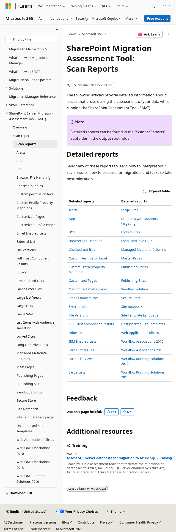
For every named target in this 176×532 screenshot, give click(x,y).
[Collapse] (57, 30)
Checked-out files (82, 249)
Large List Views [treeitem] (28, 297)
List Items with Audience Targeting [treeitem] (35, 325)
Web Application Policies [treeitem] (35, 439)
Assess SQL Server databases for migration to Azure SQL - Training (119, 458)
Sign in (165, 6)
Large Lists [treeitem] (24, 305)
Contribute (86, 522)
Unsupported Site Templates (143, 324)
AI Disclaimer (14, 522)
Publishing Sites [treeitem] (28, 384)
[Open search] (153, 6)
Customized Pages (83, 280)
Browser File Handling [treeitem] (33, 177)
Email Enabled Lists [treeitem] (31, 233)
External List (78, 306)
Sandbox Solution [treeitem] (29, 392)
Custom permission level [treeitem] (35, 194)
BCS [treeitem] (19, 169)
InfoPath (75, 332)
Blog (65, 522)
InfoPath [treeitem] (23, 272)
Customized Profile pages (88, 289)
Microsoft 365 (92, 34)
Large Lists (77, 372)
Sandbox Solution (134, 289)
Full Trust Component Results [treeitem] (33, 261)
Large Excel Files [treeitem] (29, 289)
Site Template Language (139, 315)
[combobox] (31, 39)
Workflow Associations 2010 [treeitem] (33, 451)
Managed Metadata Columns (143, 249)
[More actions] (168, 34)
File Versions (78, 315)
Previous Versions (43, 522)
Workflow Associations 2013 (142, 350)
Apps (73, 218)
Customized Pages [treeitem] (30, 216)
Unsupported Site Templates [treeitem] (30, 428)
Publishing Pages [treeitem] (29, 375)
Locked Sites (130, 232)
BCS (72, 232)
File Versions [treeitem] (26, 250)
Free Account (157, 18)
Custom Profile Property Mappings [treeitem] (34, 205)
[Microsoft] (8, 6)
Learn (72, 34)
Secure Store (131, 298)
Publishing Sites (133, 280)
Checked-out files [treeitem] (29, 186)
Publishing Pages (134, 267)
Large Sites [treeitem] (24, 314)
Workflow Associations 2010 (142, 341)
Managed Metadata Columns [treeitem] (31, 356)
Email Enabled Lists (84, 298)
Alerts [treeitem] (20, 152)
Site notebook (131, 306)
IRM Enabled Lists (82, 341)
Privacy (105, 522)
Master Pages (131, 258)
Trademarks (38, 529)
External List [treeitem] (25, 241)
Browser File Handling (86, 241)
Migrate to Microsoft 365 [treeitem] (28, 49)
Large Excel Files (81, 350)
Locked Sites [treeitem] (25, 336)
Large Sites (129, 210)
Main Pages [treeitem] (25, 367)
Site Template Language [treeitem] (35, 417)
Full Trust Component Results (91, 324)
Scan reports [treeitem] (26, 144)
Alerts (73, 210)
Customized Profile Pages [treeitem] (35, 225)
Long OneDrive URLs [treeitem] (32, 345)
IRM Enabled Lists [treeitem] (30, 280)
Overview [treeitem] (20, 127)
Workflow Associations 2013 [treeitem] (33, 465)
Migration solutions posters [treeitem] (30, 80)
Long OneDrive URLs (137, 241)
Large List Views (81, 359)
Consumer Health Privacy (138, 522)
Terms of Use (14, 529)
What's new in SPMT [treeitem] (24, 71)
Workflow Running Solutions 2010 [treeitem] (30, 479)
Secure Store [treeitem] (26, 400)
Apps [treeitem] (20, 160)
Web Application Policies (140, 332)
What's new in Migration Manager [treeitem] (28, 60)
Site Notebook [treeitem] (27, 409)
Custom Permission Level (88, 258)
